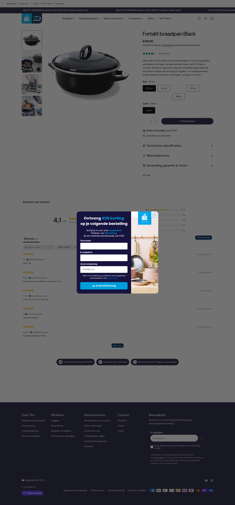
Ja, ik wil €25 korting (104, 285)
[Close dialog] (154, 215)
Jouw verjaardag (88, 264)
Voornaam (85, 240)
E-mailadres (86, 252)
